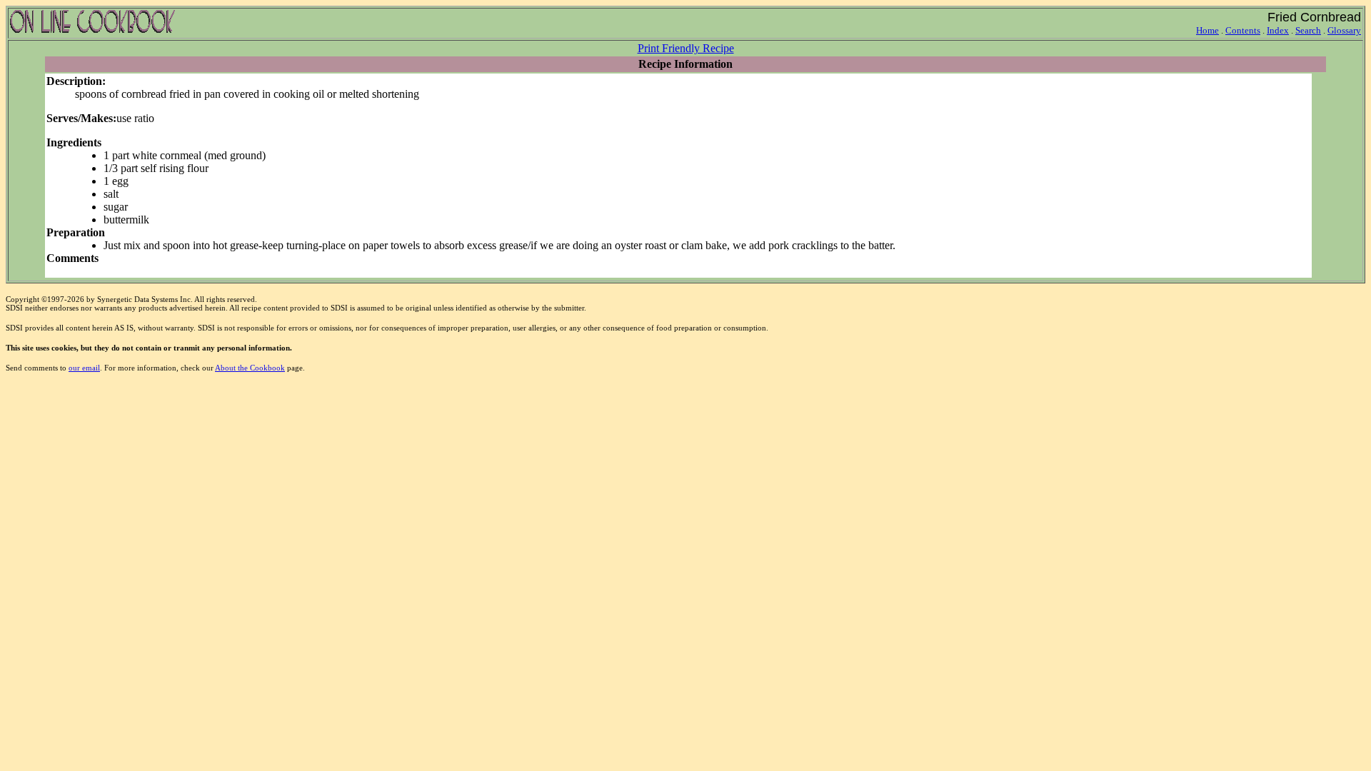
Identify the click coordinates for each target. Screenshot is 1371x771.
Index (1278, 30)
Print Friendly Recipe (686, 48)
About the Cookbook (250, 367)
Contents (1242, 30)
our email (84, 367)
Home (1207, 30)
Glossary (1344, 30)
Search (1308, 30)
